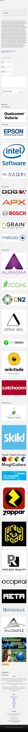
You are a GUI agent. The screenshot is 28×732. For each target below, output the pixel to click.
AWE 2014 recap (14, 697)
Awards (14, 703)
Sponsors (14, 702)
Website (3, 71)
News (14, 705)
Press (14, 706)
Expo (14, 701)
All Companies (5, 664)
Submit (14, 698)
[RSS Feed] (13, 17)
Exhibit (14, 699)
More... (14, 691)
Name (2, 62)
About (14, 707)
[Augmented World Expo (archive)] (14, 8)
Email (2, 66)
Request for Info (16, 721)
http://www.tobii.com (11, 51)
